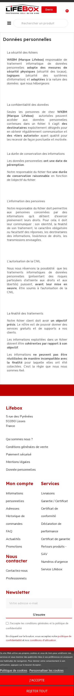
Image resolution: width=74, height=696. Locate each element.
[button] (49, 9)
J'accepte (37, 680)
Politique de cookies (13, 670)
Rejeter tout (37, 691)
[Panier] (65, 9)
